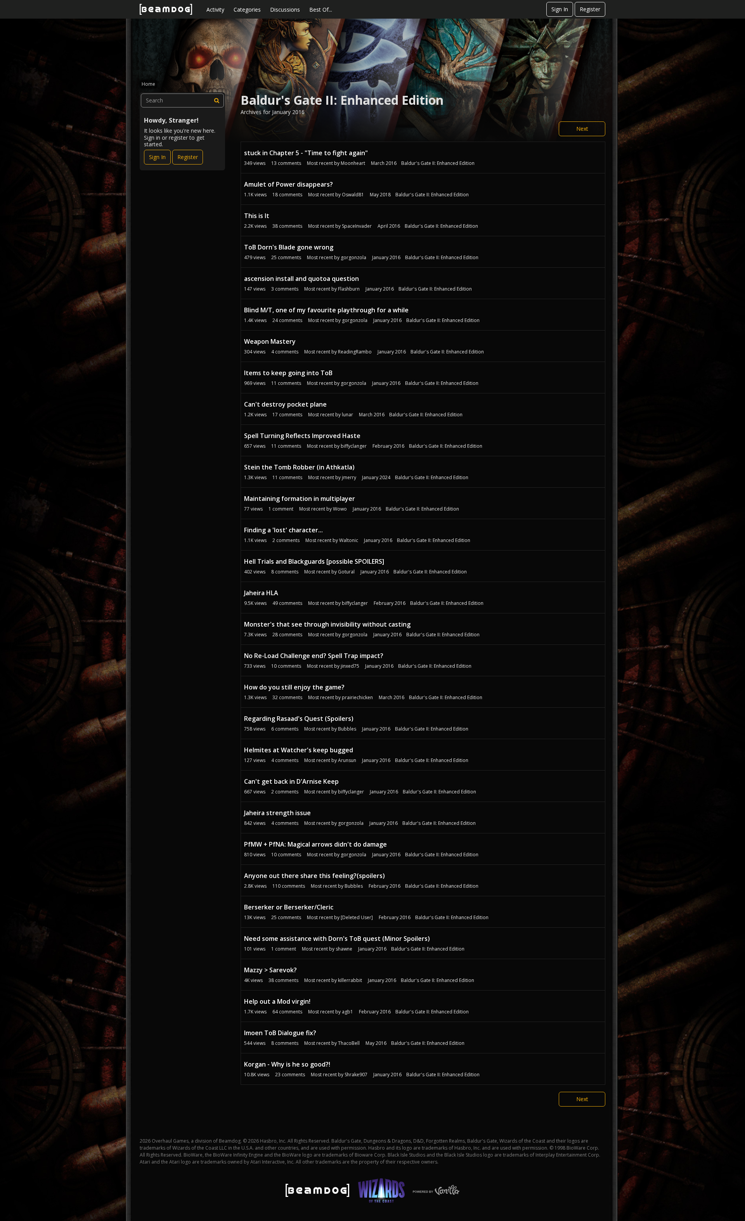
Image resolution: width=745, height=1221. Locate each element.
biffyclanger (354, 446)
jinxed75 (350, 666)
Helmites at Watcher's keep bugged (298, 750)
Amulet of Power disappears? (288, 184)
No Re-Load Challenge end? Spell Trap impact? (313, 655)
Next (582, 128)
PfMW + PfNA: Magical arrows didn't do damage (315, 844)
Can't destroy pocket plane (285, 404)
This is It (256, 215)
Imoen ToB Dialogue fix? (280, 1033)
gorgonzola (353, 257)
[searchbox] (182, 100)
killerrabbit (350, 980)
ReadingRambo (355, 351)
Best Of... (320, 9)
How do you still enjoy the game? (294, 687)
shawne (344, 949)
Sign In (559, 9)
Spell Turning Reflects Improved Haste (302, 435)
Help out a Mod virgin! (277, 1001)
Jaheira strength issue (277, 813)
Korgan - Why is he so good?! (287, 1064)
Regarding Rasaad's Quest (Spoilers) (298, 718)
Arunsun (347, 760)
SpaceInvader (357, 226)
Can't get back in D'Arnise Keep (291, 781)
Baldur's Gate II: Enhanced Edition (438, 163)
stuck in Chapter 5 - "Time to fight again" (306, 153)
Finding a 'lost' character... (283, 530)
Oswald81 (353, 194)
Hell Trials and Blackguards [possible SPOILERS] (314, 561)
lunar (347, 414)
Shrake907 (356, 1074)
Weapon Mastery (270, 341)
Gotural (346, 571)
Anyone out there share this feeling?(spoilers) (314, 875)
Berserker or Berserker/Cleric (288, 907)
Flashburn (349, 289)
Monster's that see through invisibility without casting (327, 624)
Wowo (340, 509)
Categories (247, 9)
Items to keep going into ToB (288, 373)
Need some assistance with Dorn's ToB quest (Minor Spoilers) (337, 938)
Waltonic (348, 540)
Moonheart (353, 163)
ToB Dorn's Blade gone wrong (288, 247)
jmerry (349, 477)
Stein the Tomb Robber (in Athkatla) (299, 467)
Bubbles (347, 729)
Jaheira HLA (261, 593)
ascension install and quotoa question (301, 278)
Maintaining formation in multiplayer (299, 498)
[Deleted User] (357, 917)
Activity (215, 9)
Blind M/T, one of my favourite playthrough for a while (326, 310)
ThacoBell (349, 1043)
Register (590, 9)
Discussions (285, 9)
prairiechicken (357, 697)
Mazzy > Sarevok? (270, 970)
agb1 (347, 1011)
